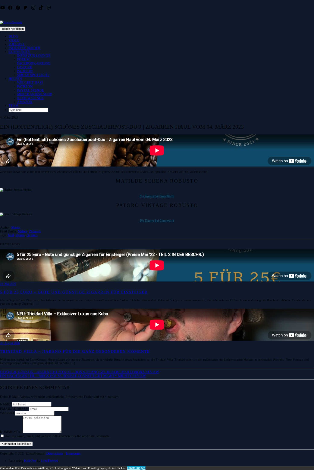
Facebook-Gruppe (33, 63)
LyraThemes (49, 461)
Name (6, 404)
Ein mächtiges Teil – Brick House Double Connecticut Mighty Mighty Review (73, 376)
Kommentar (11, 432)
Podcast (17, 44)
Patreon (25, 71)
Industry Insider (24, 48)
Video (14, 40)
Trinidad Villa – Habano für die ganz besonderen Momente (75, 351)
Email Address (14, 409)
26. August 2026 (10, 343)
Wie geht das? (30, 82)
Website (7, 413)
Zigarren (35, 231)
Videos (22, 231)
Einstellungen (136, 468)
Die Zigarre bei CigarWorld (157, 196)
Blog (13, 36)
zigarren (31, 235)
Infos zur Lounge (33, 55)
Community (19, 52)
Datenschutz (54, 453)
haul (11, 235)
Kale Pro (30, 461)
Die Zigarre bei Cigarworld (157, 220)
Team (13, 105)
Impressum (73, 453)
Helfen (15, 78)
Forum (23, 59)
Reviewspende (30, 98)
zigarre (20, 235)
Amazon (24, 102)
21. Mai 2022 (8, 284)
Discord (24, 67)
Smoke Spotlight (33, 75)
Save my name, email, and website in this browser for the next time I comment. (57, 436)
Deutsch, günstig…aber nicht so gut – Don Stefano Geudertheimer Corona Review (79, 372)
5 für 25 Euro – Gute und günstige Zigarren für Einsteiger (74, 292)
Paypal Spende (30, 90)
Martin (15, 227)
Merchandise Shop (34, 94)
